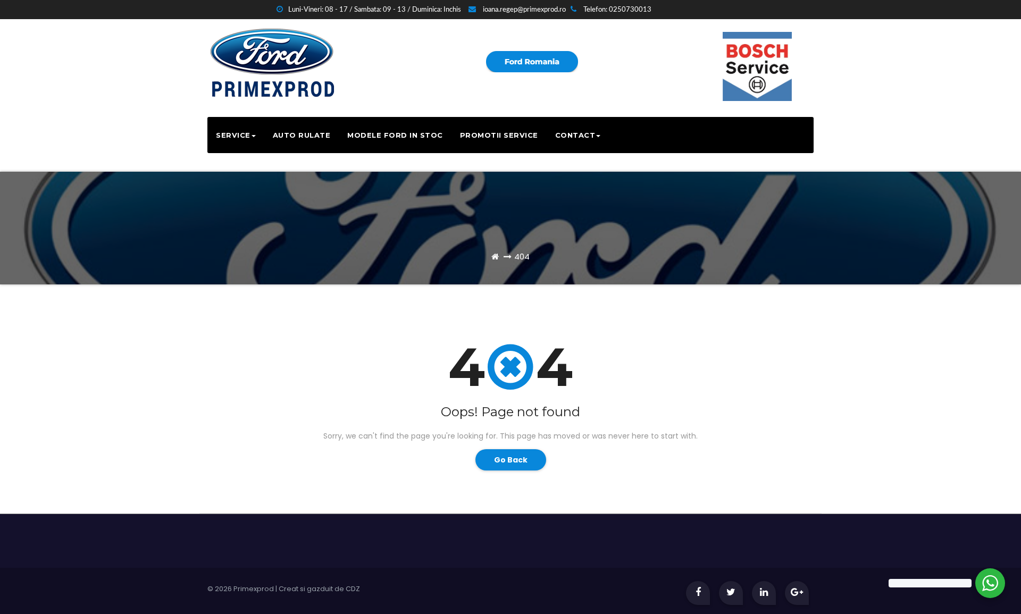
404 (522, 256)
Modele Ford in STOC (395, 135)
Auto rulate (302, 135)
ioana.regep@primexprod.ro (523, 9)
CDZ (353, 589)
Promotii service (499, 135)
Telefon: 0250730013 (616, 9)
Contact (575, 135)
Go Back (511, 460)
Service (233, 135)
